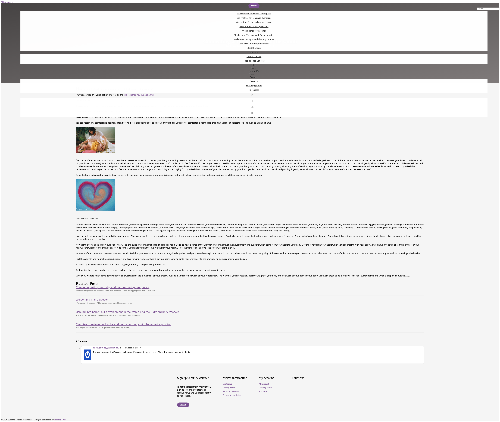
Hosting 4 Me (60, 420)
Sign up (183, 405)
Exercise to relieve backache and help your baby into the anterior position (123, 324)
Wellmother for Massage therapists (254, 18)
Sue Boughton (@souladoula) (105, 348)
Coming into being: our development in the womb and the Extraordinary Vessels (127, 311)
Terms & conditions (231, 392)
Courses (254, 52)
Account (254, 77)
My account (264, 384)
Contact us (227, 384)
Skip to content (7, 2)
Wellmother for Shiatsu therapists (254, 14)
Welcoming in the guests (92, 299)
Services (254, 9)
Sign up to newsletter (232, 395)
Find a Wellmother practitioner (254, 44)
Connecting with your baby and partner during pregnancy (112, 287)
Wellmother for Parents (254, 31)
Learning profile (254, 86)
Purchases (254, 90)
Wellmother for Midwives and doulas (254, 22)
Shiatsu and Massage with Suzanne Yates (254, 35)
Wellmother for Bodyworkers (254, 26)
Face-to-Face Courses (254, 61)
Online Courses (254, 56)
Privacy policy (229, 388)
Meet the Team (254, 48)
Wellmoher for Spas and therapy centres (254, 39)
